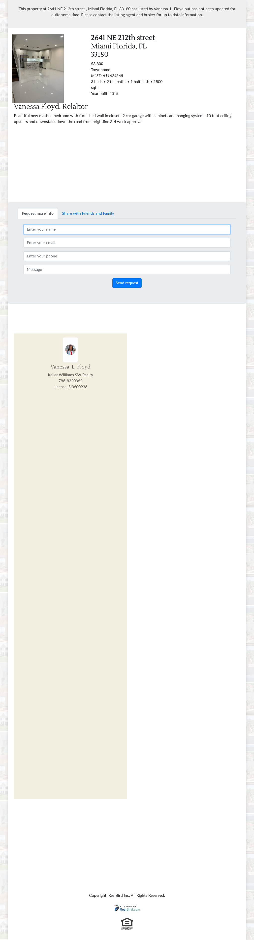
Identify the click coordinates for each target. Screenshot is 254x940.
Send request (127, 283)
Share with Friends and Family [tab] (88, 213)
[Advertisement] (210, 65)
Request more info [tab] (38, 213)
